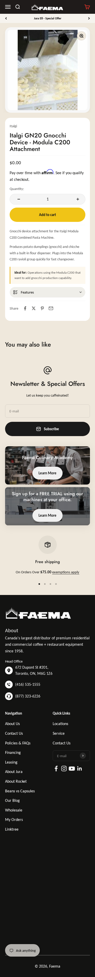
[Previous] (6, 18)
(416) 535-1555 (27, 684)
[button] (47, 292)
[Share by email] (51, 308)
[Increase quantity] (77, 199)
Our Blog (12, 800)
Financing (13, 752)
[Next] (89, 18)
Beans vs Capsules (20, 791)
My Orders (14, 819)
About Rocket (16, 781)
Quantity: (17, 188)
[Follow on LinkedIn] (79, 768)
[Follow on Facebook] (56, 768)
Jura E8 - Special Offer (47, 18)
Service (59, 733)
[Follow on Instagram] (64, 768)
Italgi (13, 126)
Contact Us (14, 733)
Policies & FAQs (17, 743)
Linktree (11, 829)
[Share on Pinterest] (42, 308)
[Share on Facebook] (25, 308)
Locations (60, 723)
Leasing (11, 762)
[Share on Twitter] (33, 308)
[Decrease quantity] (18, 199)
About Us (12, 723)
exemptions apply (65, 572)
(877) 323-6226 (27, 696)
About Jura (14, 771)
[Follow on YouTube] (71, 768)
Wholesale (13, 810)
